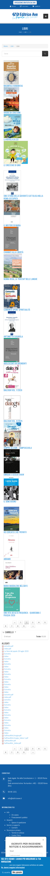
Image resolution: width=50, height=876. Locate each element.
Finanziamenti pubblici (19, 817)
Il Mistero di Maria (12, 225)
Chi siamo (15, 815)
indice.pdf (7, 648)
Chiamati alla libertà (13, 252)
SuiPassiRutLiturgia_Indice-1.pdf (16, 738)
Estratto (7, 653)
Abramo (7, 559)
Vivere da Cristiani (12, 112)
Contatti (15, 827)
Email (12, 851)
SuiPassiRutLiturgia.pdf (12, 735)
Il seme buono (10, 501)
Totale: (38, 636)
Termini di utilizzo (18, 832)
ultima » (41, 626)
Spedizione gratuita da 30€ (25, 2)
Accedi (14, 6)
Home (20, 32)
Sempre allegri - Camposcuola (18, 447)
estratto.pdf (8, 646)
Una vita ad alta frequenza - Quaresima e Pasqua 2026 (22, 614)
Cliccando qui (5, 865)
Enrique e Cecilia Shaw (14, 474)
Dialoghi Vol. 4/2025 (13, 420)
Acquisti (9, 820)
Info (8, 812)
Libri (25, 32)
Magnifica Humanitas (13, 85)
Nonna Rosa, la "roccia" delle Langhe (20, 279)
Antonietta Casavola (13, 336)
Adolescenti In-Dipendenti (15, 363)
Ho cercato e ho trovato (15, 532)
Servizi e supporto (13, 825)
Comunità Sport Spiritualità (17, 309)
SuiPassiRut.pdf (10, 740)
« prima (6, 622)
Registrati (25, 6)
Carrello (37, 6)
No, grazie (17, 872)
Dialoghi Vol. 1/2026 (13, 390)
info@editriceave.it (15, 798)
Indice (6, 656)
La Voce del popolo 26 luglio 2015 (16, 651)
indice (6, 702)
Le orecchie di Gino (12, 165)
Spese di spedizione (19, 822)
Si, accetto (6, 872)
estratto (7, 699)
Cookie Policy (16, 835)
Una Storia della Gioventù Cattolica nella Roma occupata (23, 197)
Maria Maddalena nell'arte (16, 585)
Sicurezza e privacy (14, 830)
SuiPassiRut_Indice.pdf (12, 743)
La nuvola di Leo (11, 139)
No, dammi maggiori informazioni (13, 867)
